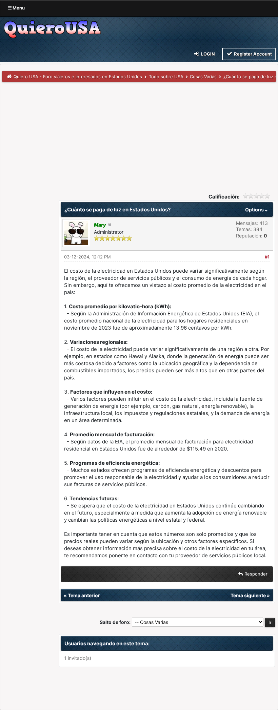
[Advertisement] (139, 132)
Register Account (252, 54)
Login (207, 54)
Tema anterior (84, 595)
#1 (267, 256)
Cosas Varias (203, 76)
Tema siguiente (248, 595)
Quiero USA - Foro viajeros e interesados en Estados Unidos (78, 76)
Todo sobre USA (166, 76)
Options (255, 209)
